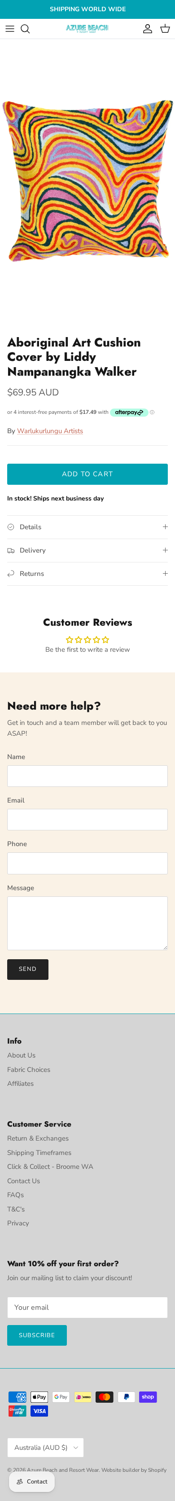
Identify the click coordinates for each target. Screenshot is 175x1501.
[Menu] (10, 29)
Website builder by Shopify (133, 1470)
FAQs (15, 1194)
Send (28, 969)
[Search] (29, 29)
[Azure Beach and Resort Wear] (87, 29)
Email (16, 800)
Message (20, 887)
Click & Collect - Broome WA (50, 1166)
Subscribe (37, 1335)
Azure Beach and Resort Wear (63, 1470)
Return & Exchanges (38, 1138)
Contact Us (23, 1180)
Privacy (18, 1223)
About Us (21, 1055)
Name (16, 756)
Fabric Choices (28, 1069)
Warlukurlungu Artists (50, 430)
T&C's (16, 1209)
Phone (17, 843)
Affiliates (20, 1083)
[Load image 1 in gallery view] (87, 185)
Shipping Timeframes (39, 1152)
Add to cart (87, 474)
